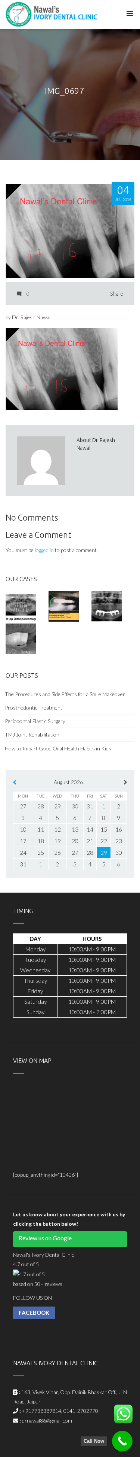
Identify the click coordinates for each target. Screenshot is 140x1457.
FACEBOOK (34, 1312)
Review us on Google (45, 1237)
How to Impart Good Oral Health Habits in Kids (58, 748)
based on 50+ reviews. (38, 1284)
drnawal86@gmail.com (47, 1420)
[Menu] (130, 13)
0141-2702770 (80, 1411)
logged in (44, 550)
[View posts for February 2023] (14, 782)
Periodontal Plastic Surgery (35, 721)
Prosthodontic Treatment (34, 707)
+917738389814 (41, 1411)
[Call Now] (122, 1441)
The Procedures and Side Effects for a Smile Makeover (65, 694)
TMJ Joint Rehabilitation (32, 734)
